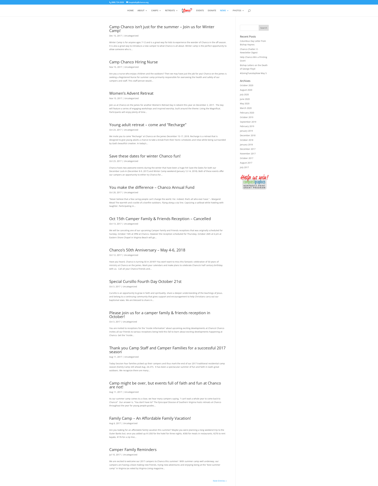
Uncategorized (131, 35)
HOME (130, 10)
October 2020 (246, 85)
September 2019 (248, 121)
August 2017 (246, 162)
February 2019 (247, 126)
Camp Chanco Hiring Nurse (133, 62)
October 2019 (246, 117)
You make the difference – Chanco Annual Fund (151, 187)
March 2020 (246, 108)
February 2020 (247, 112)
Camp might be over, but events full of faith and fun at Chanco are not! (165, 385)
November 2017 (248, 153)
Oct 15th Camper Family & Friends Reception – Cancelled (160, 218)
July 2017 (244, 167)
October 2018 (246, 140)
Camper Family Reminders (133, 449)
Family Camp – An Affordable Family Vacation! (150, 418)
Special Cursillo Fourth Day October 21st (145, 281)
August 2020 (246, 89)
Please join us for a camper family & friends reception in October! (159, 314)
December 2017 (247, 149)
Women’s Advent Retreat (131, 93)
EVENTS (200, 10)
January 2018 (246, 144)
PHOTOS (237, 10)
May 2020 (244, 103)
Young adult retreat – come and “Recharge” (147, 124)
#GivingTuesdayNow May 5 (253, 73)
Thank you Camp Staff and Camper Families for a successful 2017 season (167, 349)
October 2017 (246, 158)
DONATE (212, 10)
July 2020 (244, 94)
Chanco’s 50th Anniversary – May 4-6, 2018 (147, 250)
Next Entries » (220, 480)
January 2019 (246, 130)
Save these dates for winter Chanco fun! (145, 156)
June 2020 (245, 99)
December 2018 (247, 135)
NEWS (223, 10)
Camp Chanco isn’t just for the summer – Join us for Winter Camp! (161, 28)
